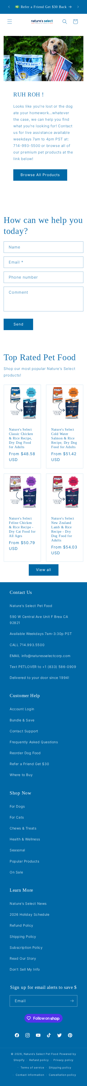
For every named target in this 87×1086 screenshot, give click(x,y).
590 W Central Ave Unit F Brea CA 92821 (39, 620)
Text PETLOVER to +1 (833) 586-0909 (43, 667)
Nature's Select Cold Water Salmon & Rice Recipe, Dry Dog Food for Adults (64, 438)
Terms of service (32, 1067)
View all (43, 569)
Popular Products (24, 861)
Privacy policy (63, 1060)
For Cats (17, 817)
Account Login (22, 709)
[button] (9, 21)
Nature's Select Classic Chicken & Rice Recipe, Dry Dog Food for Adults (21, 438)
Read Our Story (23, 958)
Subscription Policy (26, 947)
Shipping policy (60, 1067)
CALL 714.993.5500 (27, 645)
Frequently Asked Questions (34, 742)
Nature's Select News (28, 903)
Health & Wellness (25, 839)
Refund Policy (21, 925)
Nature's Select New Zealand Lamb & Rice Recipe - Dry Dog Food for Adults (62, 529)
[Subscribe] (71, 1001)
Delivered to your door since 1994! (39, 678)
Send (18, 324)
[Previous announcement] (9, 6)
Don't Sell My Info (25, 969)
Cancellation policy (62, 1075)
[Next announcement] (78, 6)
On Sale (16, 872)
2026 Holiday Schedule (30, 914)
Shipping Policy (23, 936)
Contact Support (24, 731)
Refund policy (39, 1060)
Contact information (30, 1075)
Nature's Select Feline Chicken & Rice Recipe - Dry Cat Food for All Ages (22, 527)
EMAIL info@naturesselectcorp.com (40, 656)
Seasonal (17, 850)
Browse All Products (40, 174)
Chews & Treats (23, 828)
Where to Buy (21, 775)
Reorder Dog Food (25, 753)
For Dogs (17, 806)
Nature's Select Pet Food (31, 606)
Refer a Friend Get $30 (29, 764)
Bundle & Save (22, 720)
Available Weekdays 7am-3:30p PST (41, 634)
